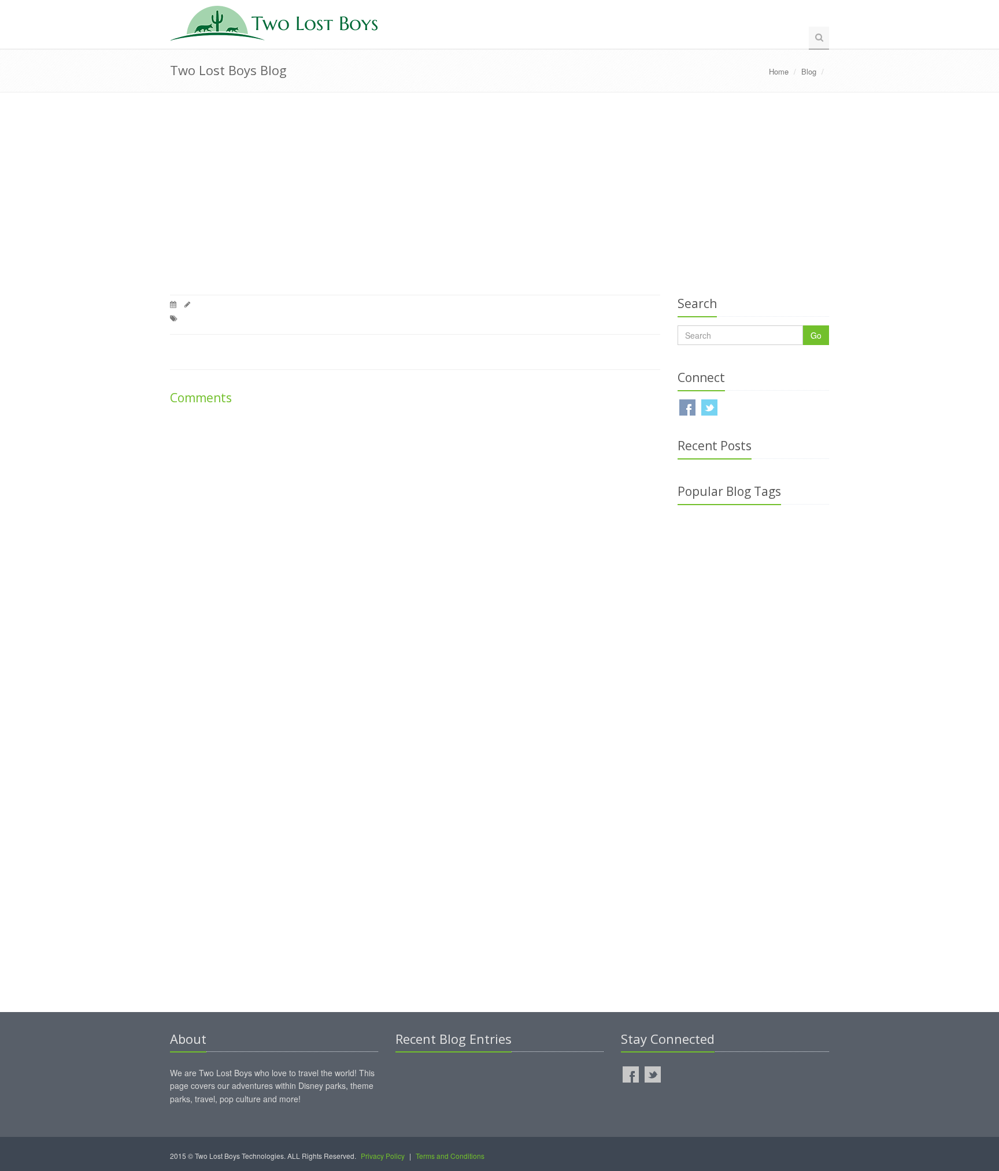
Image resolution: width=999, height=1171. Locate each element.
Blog (808, 71)
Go (816, 335)
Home (779, 71)
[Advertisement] (499, 196)
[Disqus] (415, 564)
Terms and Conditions (450, 1156)
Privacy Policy (383, 1156)
